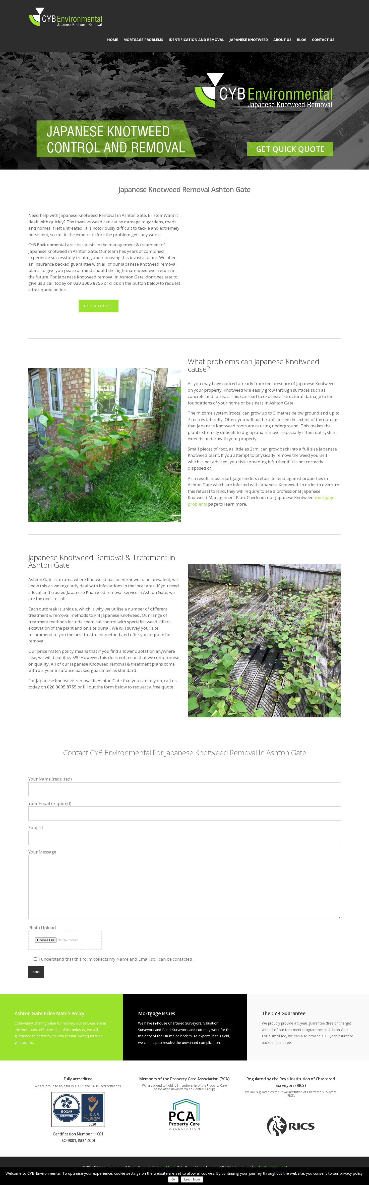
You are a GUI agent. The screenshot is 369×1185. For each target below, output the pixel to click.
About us (282, 39)
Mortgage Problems (143, 39)
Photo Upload (42, 927)
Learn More (192, 1179)
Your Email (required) (49, 803)
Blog (301, 39)
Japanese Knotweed (249, 39)
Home (112, 39)
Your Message (42, 852)
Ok (173, 1179)
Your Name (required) (50, 779)
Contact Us (323, 39)
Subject (35, 827)
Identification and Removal (196, 39)
